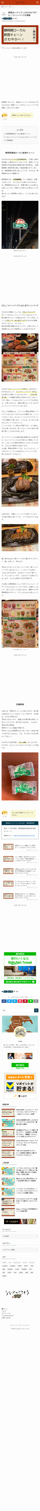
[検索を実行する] (36, 1010)
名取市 (20, 1266)
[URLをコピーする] (35, 1001)
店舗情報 (9, 140)
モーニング (17, 1262)
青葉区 (4, 1276)
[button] (4, 1001)
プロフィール (6, 1313)
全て (5, 18)
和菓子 (26, 1266)
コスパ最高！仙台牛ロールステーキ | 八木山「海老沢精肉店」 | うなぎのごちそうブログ (25, 859)
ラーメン (31, 1262)
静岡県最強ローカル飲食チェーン (18, 134)
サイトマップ (13, 1325)
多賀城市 (10, 1269)
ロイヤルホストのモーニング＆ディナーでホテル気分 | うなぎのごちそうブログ (25, 883)
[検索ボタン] (37, 2)
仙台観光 (12, 1266)
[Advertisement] (20, 78)
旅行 (30, 1269)
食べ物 (9, 18)
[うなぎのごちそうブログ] (20, 2)
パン (10, 1262)
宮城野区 (24, 1269)
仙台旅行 (5, 1266)
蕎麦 (26, 1272)
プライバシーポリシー (24, 1325)
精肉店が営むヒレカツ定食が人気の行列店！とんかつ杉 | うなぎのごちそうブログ (25, 896)
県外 (16, 18)
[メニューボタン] (2, 2)
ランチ (25, 1262)
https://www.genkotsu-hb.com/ (24, 835)
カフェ (4, 1262)
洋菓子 (9, 1272)
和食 (32, 1266)
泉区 (3, 1272)
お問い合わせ (6, 1318)
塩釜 (3, 1269)
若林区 (21, 1272)
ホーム (5, 1309)
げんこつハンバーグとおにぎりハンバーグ (21, 137)
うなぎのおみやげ (8, 1315)
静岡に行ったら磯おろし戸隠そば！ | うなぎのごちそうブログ (25, 846)
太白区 (17, 1269)
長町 (32, 1272)
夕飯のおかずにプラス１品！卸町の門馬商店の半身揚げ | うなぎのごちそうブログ (25, 871)
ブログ (4, 1311)
